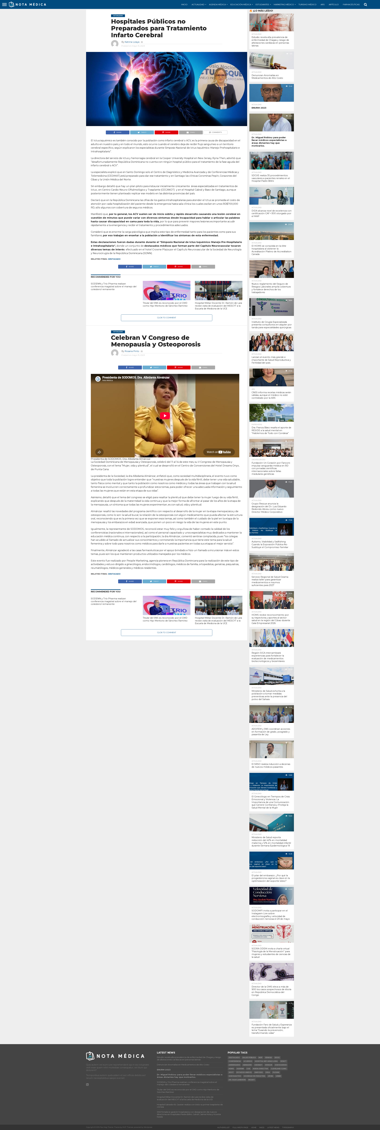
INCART (251, 1080)
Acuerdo (248, 1061)
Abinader (247, 1065)
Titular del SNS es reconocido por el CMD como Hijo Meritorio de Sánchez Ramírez (165, 304)
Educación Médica (240, 4)
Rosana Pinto (132, 351)
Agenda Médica (217, 4)
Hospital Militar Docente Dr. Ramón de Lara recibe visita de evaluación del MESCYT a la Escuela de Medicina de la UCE (218, 306)
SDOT (231, 1072)
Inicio (184, 4)
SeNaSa (268, 1058)
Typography (288, 1127)
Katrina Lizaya (132, 42)
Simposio (258, 1072)
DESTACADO (114, 259)
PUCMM (276, 1072)
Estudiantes (262, 4)
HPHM (270, 1076)
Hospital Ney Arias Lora (266, 1061)
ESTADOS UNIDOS (244, 1072)
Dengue (268, 1065)
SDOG (277, 1058)
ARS (323, 4)
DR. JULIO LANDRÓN (237, 1080)
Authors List (223, 1127)
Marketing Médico (284, 4)
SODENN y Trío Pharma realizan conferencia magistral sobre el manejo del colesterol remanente (113, 286)
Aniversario (234, 1065)
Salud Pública (249, 1058)
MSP (260, 1058)
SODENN (240, 1069)
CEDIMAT (258, 1065)
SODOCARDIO (281, 1065)
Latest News (273, 1127)
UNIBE (278, 1076)
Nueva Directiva (260, 1069)
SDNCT (283, 1061)
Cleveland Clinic (278, 1069)
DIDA (268, 1072)
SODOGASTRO (235, 1076)
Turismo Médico (307, 4)
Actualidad (198, 4)
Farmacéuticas (351, 4)
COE (248, 1069)
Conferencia (235, 1061)
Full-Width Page (240, 1127)
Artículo (334, 4)
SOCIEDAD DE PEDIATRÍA (254, 1076)
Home (253, 1127)
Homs (231, 1069)
